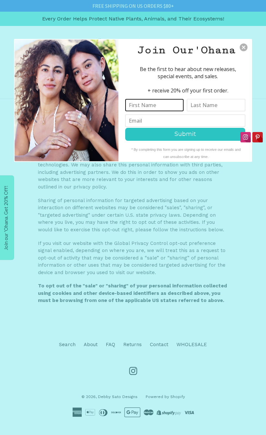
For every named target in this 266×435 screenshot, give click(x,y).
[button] (244, 47)
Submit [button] (185, 134)
